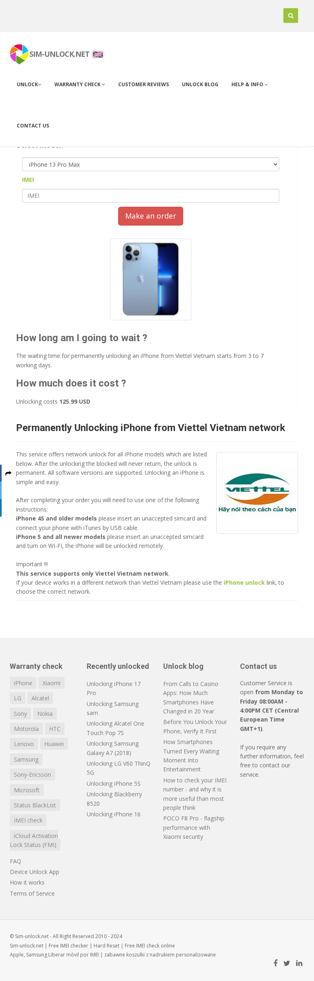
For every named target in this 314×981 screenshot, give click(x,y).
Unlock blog (200, 84)
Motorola (26, 729)
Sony (20, 713)
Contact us (33, 125)
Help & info (248, 84)
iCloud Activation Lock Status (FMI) (34, 840)
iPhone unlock (244, 582)
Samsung (26, 759)
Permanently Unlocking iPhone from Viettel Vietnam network (150, 428)
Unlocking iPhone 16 (114, 814)
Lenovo (24, 744)
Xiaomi (52, 683)
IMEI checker (74, 945)
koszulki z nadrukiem (150, 954)
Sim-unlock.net (26, 945)
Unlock (27, 84)
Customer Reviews (143, 84)
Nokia (45, 713)
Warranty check (78, 84)
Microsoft (27, 790)
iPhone (23, 683)
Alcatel (40, 698)
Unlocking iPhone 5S (114, 783)
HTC (55, 729)
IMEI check (28, 820)
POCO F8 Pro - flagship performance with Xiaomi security (193, 827)
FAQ (15, 861)
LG (17, 698)
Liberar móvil (63, 954)
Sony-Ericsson (32, 774)
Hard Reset (106, 945)
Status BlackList (35, 805)
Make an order (150, 216)
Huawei (54, 744)
